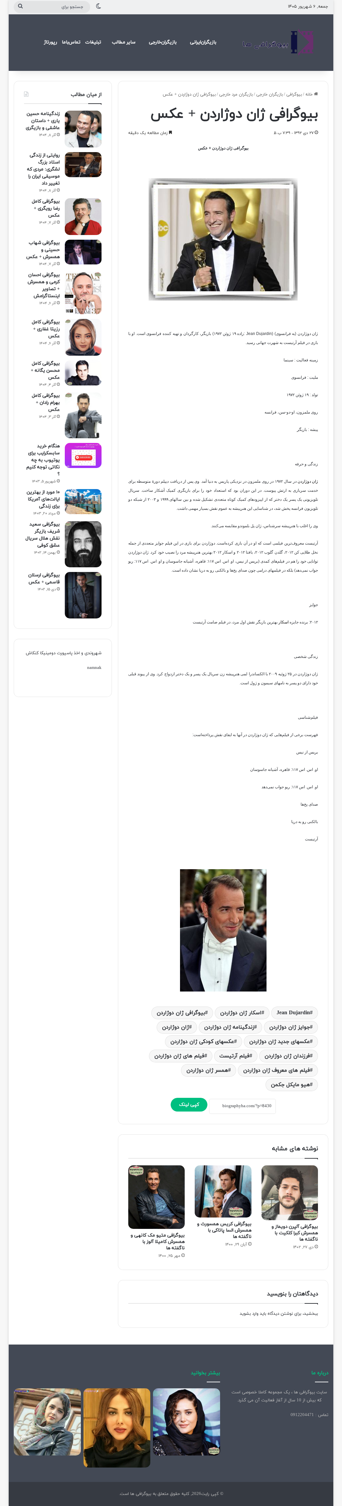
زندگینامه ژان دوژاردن (229, 1027)
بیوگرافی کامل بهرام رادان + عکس (46, 402)
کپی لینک (189, 1105)
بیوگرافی (294, 95)
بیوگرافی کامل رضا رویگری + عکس (46, 208)
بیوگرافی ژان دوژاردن (181, 1013)
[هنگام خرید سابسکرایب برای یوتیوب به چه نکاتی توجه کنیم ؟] (83, 455)
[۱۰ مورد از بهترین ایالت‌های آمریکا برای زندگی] (83, 501)
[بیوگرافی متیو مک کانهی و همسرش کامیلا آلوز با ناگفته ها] (156, 1197)
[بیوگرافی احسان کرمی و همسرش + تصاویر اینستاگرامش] (83, 293)
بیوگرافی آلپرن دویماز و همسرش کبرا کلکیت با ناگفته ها (295, 1233)
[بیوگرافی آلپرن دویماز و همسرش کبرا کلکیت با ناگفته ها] (290, 1192)
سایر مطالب (124, 42)
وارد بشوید (249, 1314)
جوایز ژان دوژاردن (289, 1027)
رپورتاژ (50, 42)
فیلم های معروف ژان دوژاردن (276, 1070)
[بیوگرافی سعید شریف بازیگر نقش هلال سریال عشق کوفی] (83, 544)
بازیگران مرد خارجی (236, 95)
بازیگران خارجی (269, 95)
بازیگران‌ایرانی (203, 42)
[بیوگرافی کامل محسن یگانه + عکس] (83, 372)
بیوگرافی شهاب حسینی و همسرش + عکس (43, 250)
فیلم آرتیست (234, 1056)
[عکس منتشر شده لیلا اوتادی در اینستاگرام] (117, 1427)
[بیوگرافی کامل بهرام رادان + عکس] (83, 415)
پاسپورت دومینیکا (56, 653)
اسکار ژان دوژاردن (241, 1013)
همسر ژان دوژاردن (207, 1070)
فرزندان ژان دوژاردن (287, 1056)
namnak (94, 668)
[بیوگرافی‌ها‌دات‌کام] (278, 42)
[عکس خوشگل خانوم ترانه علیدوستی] (47, 1422)
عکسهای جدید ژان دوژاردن (279, 1041)
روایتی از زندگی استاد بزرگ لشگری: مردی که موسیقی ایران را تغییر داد (43, 169)
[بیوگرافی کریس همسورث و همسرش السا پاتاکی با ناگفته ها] (223, 1191)
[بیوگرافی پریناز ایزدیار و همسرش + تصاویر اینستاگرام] (186, 1422)
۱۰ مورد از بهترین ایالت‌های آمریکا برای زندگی (43, 499)
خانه (309, 95)
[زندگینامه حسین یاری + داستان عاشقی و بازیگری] (83, 129)
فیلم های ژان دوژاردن (179, 1056)
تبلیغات (93, 42)
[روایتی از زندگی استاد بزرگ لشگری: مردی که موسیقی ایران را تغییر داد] (83, 164)
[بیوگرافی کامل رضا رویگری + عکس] (83, 216)
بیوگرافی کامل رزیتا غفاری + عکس (46, 329)
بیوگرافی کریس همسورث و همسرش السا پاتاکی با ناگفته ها (224, 1230)
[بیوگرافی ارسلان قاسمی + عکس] (83, 595)
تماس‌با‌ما (71, 42)
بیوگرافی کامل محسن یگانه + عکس (45, 370)
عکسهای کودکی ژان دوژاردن (202, 1041)
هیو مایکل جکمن (290, 1084)
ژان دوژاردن (175, 1027)
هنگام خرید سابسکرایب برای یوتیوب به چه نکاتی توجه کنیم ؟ (43, 460)
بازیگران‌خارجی (163, 42)
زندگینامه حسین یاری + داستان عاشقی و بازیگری (43, 121)
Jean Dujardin (293, 1013)
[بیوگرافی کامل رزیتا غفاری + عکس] (83, 337)
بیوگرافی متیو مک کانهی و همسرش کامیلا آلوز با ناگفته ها (158, 1241)
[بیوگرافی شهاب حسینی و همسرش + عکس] (83, 252)
